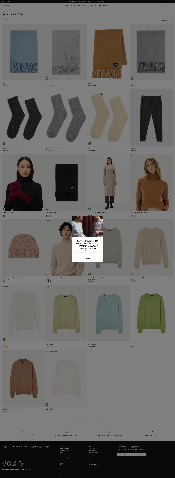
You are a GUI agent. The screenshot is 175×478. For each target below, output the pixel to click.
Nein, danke (87, 258)
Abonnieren (96, 254)
